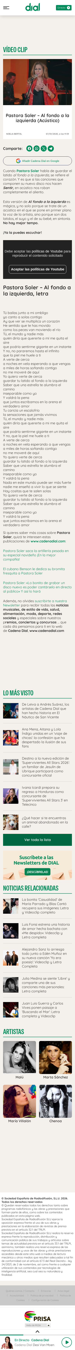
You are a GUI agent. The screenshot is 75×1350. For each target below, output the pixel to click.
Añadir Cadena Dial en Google (40, 160)
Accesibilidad (17, 1295)
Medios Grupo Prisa (37, 1325)
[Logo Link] (32, 7)
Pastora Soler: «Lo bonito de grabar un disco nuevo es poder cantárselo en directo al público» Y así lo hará (37, 587)
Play (67, 1342)
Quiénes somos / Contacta (20, 1290)
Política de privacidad (42, 1295)
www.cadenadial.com (48, 541)
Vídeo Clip (15, 49)
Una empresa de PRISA (37, 1315)
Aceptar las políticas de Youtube (37, 269)
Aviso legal (63, 1290)
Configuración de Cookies (45, 1300)
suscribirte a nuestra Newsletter (35, 603)
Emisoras (46, 1290)
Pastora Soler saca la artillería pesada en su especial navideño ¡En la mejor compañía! (36, 555)
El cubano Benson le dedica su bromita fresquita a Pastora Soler (34, 571)
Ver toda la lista (37, 840)
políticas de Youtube (47, 251)
